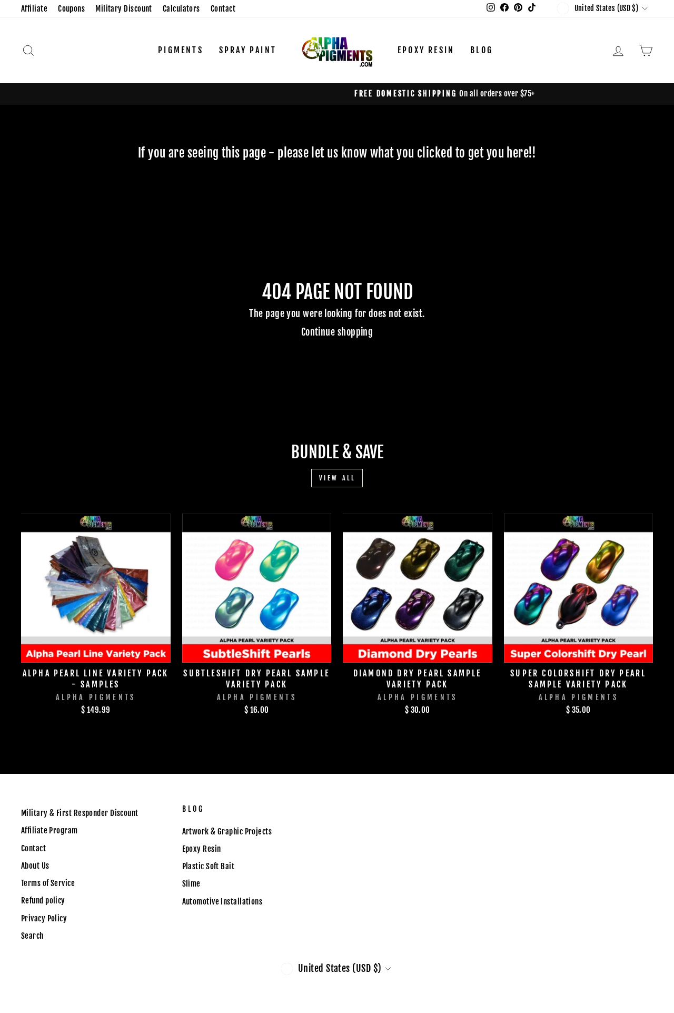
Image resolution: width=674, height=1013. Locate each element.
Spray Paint (247, 50)
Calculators (181, 9)
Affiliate (34, 9)
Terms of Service (48, 883)
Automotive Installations (222, 902)
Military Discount (123, 9)
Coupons (71, 9)
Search (32, 936)
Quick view (95, 650)
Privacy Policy (44, 918)
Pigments (180, 50)
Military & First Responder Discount (79, 813)
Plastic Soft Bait (208, 866)
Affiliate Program (49, 830)
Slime (191, 884)
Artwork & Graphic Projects (227, 832)
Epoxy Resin (426, 50)
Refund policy (43, 901)
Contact (223, 9)
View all (337, 478)
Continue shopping (337, 332)
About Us (35, 866)
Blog (481, 50)
